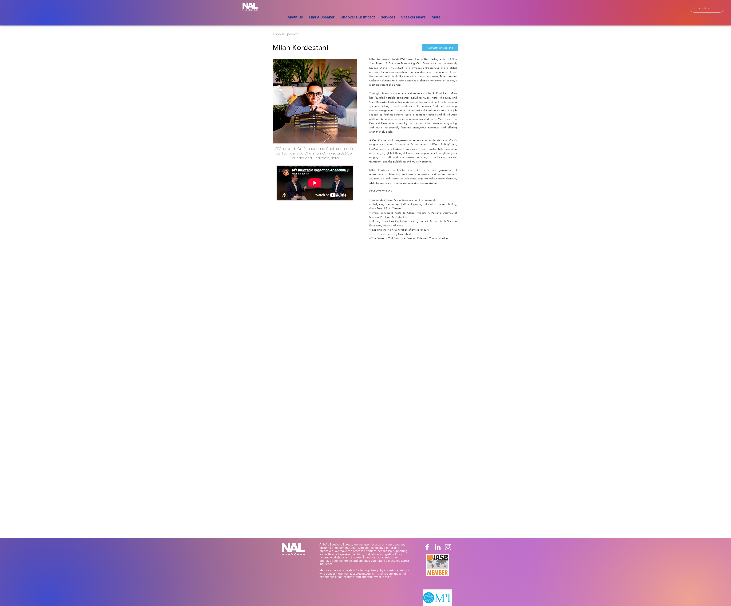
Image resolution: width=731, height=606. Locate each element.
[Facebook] (427, 547)
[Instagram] (448, 547)
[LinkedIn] (437, 547)
